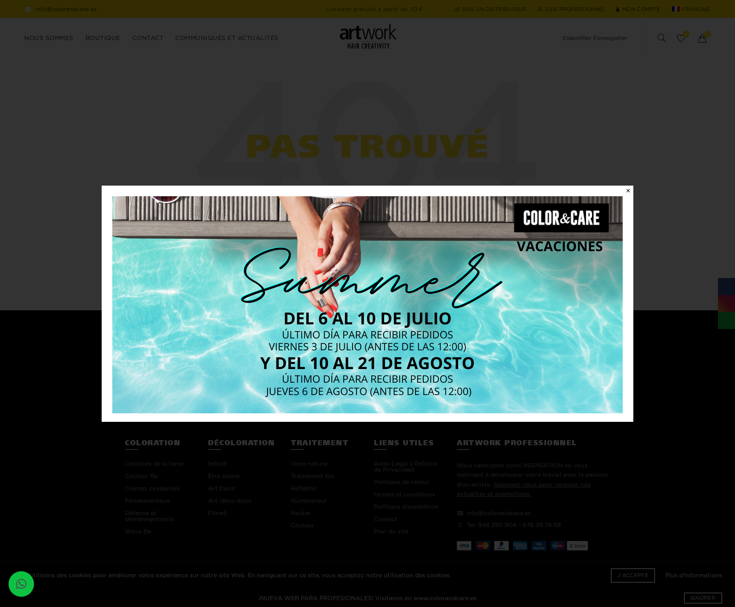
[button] (21, 584)
